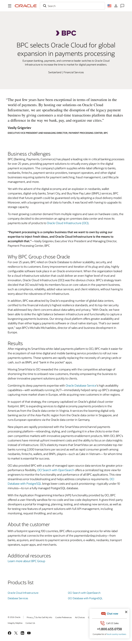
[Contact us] (122, 6)
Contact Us (30, 623)
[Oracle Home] (25, 6)
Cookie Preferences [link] (63, 617)
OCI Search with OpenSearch (84, 592)
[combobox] (72, 6)
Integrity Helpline (15, 623)
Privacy (30, 617)
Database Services (18, 598)
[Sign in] (116, 6)
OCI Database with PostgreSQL (85, 598)
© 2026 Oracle (14, 617)
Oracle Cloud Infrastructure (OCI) (68, 223)
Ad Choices (80, 617)
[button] (10, 6)
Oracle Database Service (81, 385)
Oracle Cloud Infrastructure (23, 592)
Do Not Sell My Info (43, 617)
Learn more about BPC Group (26, 561)
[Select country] (109, 6)
